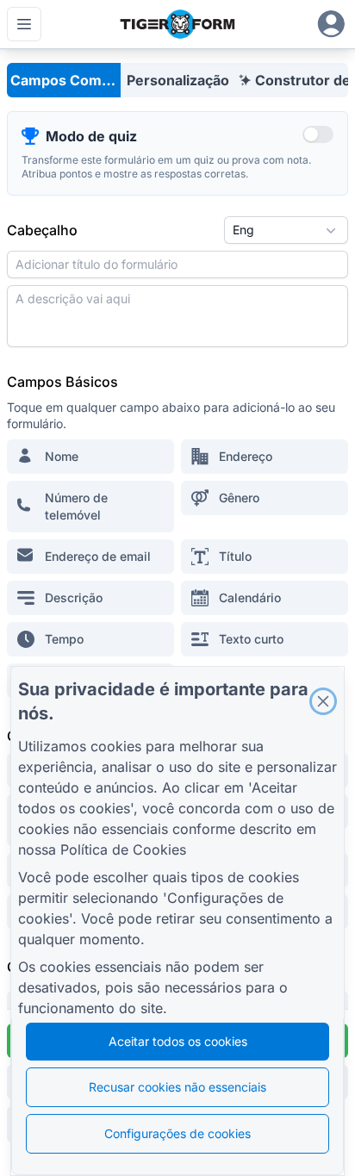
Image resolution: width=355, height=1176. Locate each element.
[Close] (323, 701)
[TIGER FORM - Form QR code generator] (177, 24)
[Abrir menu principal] (24, 24)
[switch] (317, 134)
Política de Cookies (123, 849)
